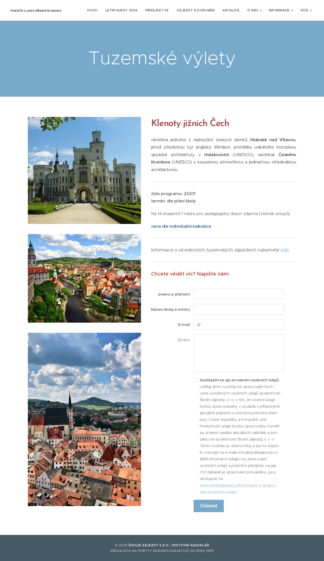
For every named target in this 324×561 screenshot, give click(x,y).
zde (284, 250)
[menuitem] (94, 10)
